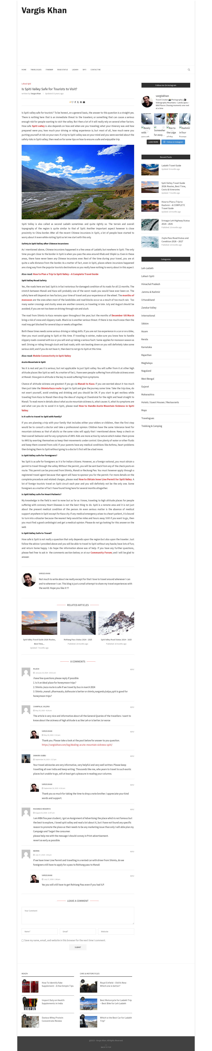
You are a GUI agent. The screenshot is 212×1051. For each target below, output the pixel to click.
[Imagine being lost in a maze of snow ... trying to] (159, 119)
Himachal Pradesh (150, 284)
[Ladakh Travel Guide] (150, 169)
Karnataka (146, 347)
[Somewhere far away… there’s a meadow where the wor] (159, 131)
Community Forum (101, 552)
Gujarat (145, 386)
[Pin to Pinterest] (81, 102)
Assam (144, 331)
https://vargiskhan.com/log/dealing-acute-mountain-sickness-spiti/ (77, 744)
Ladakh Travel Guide (171, 165)
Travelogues (36, 69)
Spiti (84, 69)
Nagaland (146, 370)
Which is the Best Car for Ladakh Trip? (116, 1019)
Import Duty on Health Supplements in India (53, 1002)
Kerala (144, 339)
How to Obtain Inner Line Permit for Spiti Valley (105, 479)
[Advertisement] (106, 36)
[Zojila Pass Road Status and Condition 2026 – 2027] (150, 242)
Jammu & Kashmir (150, 291)
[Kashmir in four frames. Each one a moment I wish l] (185, 131)
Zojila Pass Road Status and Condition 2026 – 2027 (175, 240)
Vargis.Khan (36, 93)
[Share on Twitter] (78, 102)
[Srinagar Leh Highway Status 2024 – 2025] (150, 224)
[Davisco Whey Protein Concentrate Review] (30, 1022)
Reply (132, 669)
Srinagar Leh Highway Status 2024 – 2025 (176, 222)
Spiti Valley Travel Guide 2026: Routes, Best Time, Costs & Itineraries (174, 186)
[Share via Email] (84, 102)
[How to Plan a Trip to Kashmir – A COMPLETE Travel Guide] (150, 206)
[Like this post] (72, 102)
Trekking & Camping (151, 426)
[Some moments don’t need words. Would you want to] (185, 119)
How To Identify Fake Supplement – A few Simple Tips (58, 984)
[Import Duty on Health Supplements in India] (30, 1004)
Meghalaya (146, 363)
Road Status (62, 69)
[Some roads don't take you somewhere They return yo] (147, 119)
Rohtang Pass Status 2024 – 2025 (78, 639)
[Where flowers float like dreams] (172, 119)
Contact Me (96, 69)
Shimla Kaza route (51, 388)
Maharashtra (147, 394)
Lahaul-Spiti (147, 276)
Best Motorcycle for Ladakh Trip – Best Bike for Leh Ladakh (116, 1002)
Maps (144, 410)
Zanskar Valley (148, 307)
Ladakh (75, 69)
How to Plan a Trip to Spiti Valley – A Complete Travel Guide (65, 274)
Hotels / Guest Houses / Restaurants (160, 402)
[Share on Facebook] (75, 102)
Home (24, 69)
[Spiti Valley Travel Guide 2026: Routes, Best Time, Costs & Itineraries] (39, 623)
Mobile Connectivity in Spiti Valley (52, 355)
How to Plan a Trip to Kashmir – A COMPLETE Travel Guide (173, 205)
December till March (123, 315)
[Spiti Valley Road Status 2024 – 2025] (116, 623)
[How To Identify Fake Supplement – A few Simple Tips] (30, 987)
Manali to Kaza (86, 383)
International (148, 315)
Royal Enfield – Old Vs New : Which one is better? (113, 984)
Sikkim (145, 323)
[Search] (188, 69)
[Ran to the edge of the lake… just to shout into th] (172, 131)
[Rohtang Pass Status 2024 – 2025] (78, 623)
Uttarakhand (148, 299)
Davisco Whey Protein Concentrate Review (52, 1019)
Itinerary (49, 69)
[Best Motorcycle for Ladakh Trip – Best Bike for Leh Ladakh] (88, 1004)
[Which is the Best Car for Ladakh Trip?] (88, 1022)
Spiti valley (38, 126)
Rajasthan (146, 355)
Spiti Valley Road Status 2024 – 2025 (116, 639)
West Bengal (147, 378)
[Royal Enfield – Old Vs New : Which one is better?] (88, 987)
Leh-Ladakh (147, 268)
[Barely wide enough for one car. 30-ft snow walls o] (147, 131)
